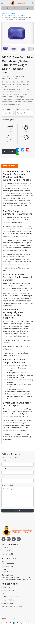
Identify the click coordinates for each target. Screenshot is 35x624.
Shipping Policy (7, 603)
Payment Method (7, 600)
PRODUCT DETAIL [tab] (9, 166)
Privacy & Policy (7, 551)
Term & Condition (7, 554)
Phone (3, 477)
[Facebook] (7, 8)
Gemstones (11, 13)
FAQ (2, 594)
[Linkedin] (21, 8)
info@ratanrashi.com (9, 570)
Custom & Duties (7, 590)
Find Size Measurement (10, 597)
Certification (6, 109)
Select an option (9, 120)
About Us (4, 548)
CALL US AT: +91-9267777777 (14, 457)
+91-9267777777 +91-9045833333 (7, 564)
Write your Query (7, 485)
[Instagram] (14, 8)
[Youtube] (27, 8)
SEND (17, 511)
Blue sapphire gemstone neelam (14, 15)
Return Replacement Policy (11, 606)
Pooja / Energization (22, 109)
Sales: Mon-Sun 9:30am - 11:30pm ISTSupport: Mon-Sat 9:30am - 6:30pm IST (16, 577)
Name (3, 461)
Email (3, 469)
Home (3, 13)
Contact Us (5, 587)
